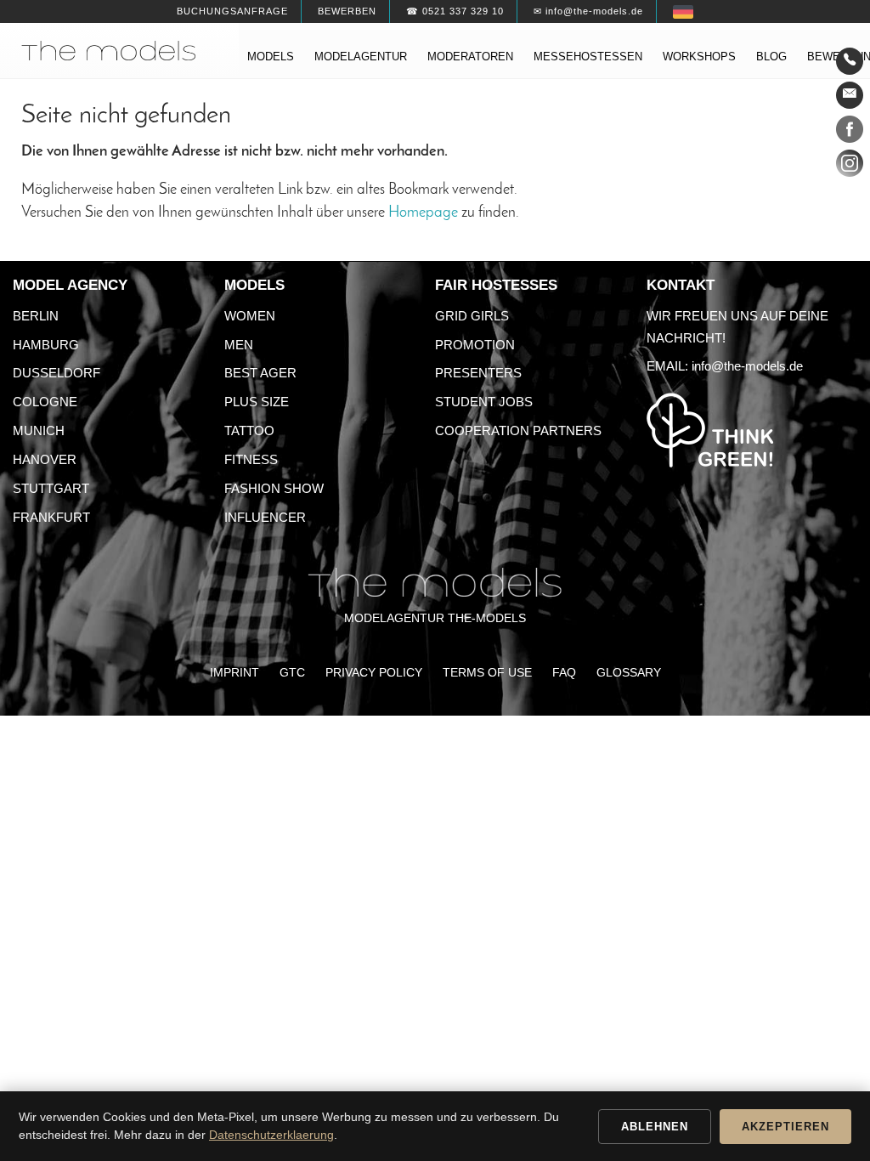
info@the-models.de (747, 366)
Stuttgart (51, 488)
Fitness (251, 459)
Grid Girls (472, 316)
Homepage (423, 213)
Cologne (45, 401)
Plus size (256, 401)
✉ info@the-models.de (588, 11)
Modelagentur (360, 56)
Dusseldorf (56, 372)
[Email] (849, 95)
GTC (292, 672)
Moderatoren (470, 56)
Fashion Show (274, 488)
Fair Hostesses (496, 285)
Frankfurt (51, 517)
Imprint (234, 672)
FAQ (564, 672)
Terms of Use (487, 672)
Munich (39, 430)
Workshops (699, 56)
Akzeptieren (785, 1126)
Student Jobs (484, 401)
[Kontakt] (849, 61)
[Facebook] (849, 133)
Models (270, 56)
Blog (771, 56)
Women (249, 316)
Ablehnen (654, 1126)
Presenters (478, 372)
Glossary (628, 672)
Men (238, 344)
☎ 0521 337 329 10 (455, 11)
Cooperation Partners (518, 430)
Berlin (36, 316)
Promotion (475, 344)
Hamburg (46, 344)
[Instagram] (849, 167)
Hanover (44, 459)
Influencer (265, 517)
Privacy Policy (373, 672)
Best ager (260, 372)
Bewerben (347, 11)
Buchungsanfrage (232, 11)
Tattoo (249, 430)
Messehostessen (588, 56)
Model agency (70, 285)
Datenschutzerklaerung (271, 1134)
